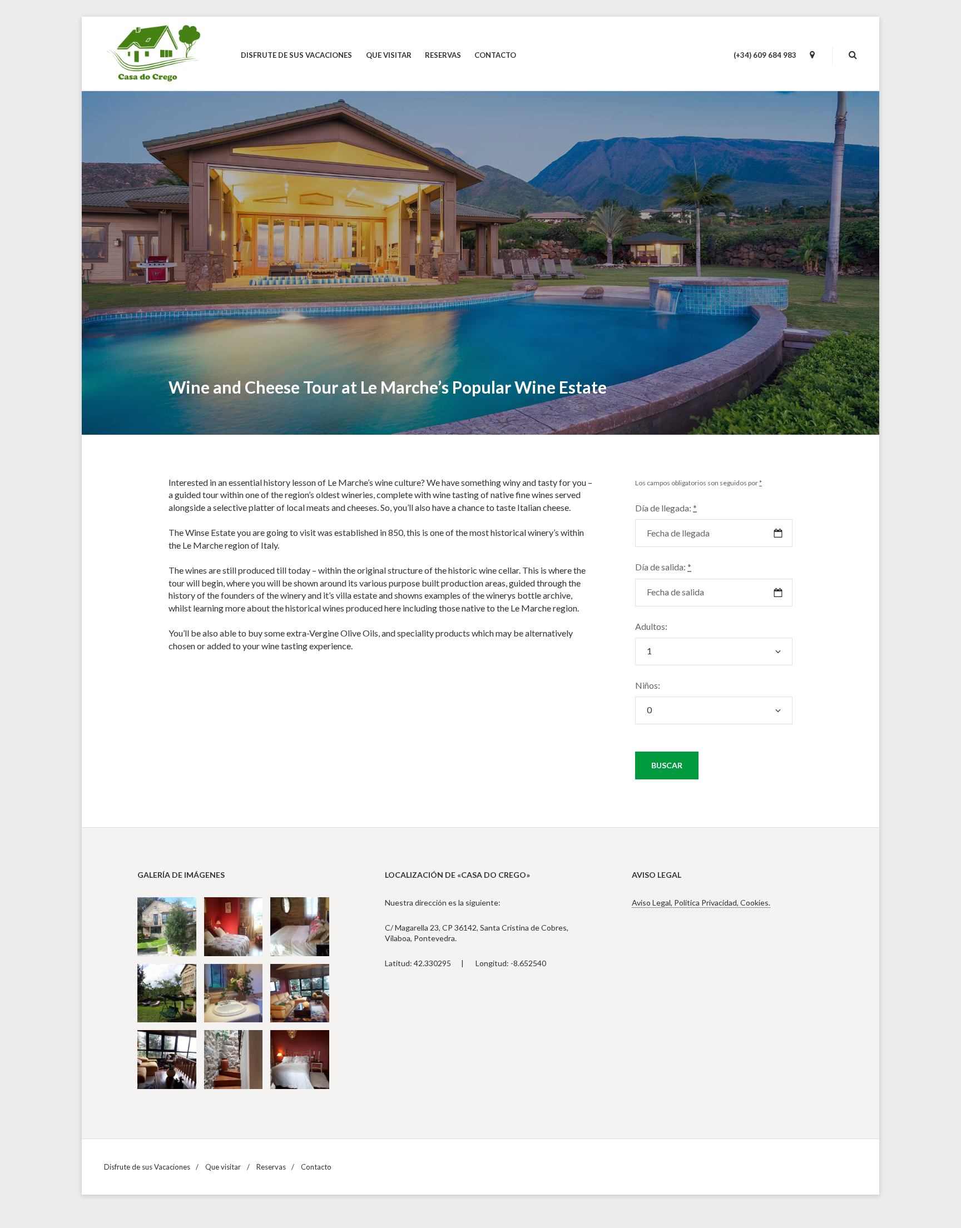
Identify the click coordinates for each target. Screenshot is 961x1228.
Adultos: (651, 626)
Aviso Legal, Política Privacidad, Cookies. (701, 902)
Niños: (647, 685)
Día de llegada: (666, 508)
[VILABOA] (812, 55)
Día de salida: (663, 566)
